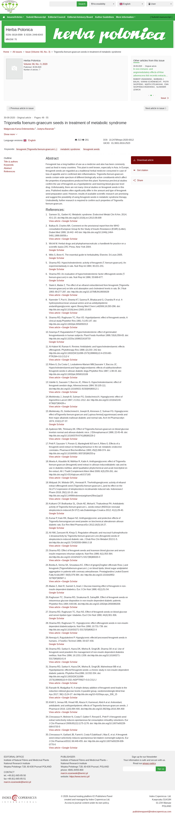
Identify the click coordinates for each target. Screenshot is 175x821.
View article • (55, 221)
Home (6, 52)
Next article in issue (154, 108)
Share (140, 180)
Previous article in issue (22, 108)
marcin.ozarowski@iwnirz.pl (17, 782)
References (9, 171)
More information (125, 17)
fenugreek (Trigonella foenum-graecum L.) (36, 149)
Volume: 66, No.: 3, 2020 (35, 64)
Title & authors (11, 161)
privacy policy (149, 763)
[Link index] (19, 798)
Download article (145, 160)
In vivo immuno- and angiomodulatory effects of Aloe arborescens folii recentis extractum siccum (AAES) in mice (150, 72)
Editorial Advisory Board (80, 17)
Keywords (9, 165)
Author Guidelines (104, 17)
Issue (164, 98)
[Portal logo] (15, 7)
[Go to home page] (4, 17)
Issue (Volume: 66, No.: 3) (37, 52)
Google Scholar (69, 221)
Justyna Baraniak (45, 129)
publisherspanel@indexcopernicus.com (152, 811)
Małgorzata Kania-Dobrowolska (19, 129)
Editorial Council (56, 17)
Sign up (161, 769)
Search (81, 4)
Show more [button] (9, 134)
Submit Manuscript (36, 17)
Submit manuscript (161, 17)
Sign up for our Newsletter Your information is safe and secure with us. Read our (144, 760)
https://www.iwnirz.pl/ (79, 776)
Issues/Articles (14, 17)
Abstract (8, 168)
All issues (17, 52)
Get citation (142, 170)
